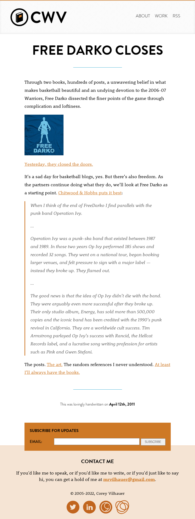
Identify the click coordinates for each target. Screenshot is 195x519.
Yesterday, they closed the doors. (58, 164)
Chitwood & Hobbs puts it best (90, 193)
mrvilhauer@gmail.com (129, 479)
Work (161, 16)
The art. (55, 364)
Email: (36, 441)
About (143, 16)
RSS (176, 16)
